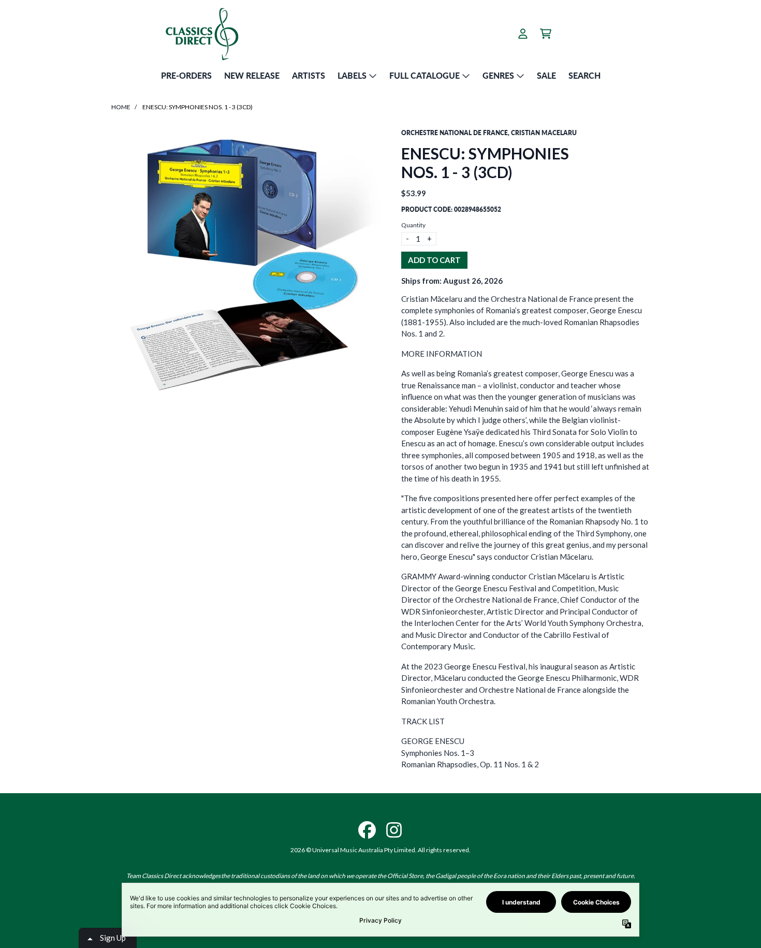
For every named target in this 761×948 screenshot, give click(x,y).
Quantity (413, 225)
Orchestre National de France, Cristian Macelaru (489, 133)
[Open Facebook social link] (367, 830)
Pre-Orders (186, 75)
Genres (498, 75)
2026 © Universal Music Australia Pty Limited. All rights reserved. (380, 850)
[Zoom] (245, 263)
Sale (546, 75)
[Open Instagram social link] (394, 830)
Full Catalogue (424, 75)
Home (120, 107)
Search (584, 75)
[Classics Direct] (201, 33)
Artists (308, 75)
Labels (352, 75)
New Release (252, 75)
